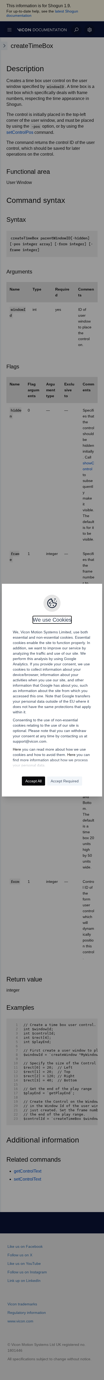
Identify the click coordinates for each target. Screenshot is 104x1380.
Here (17, 749)
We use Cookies (52, 620)
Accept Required (65, 781)
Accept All (33, 781)
